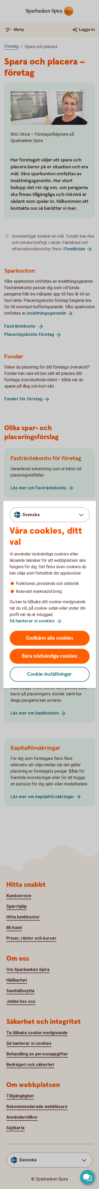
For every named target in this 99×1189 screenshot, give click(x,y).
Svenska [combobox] (31, 514)
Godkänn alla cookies (49, 638)
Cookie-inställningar (49, 674)
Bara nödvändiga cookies (49, 656)
